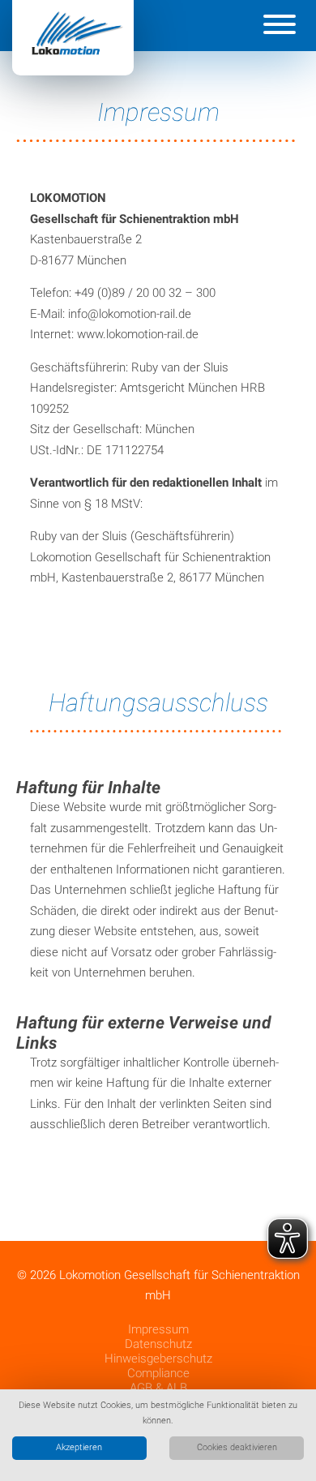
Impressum (158, 1329)
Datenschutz (158, 1344)
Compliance (158, 1373)
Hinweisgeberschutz (158, 1358)
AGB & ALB (158, 1387)
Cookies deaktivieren (237, 1447)
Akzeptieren (79, 1447)
